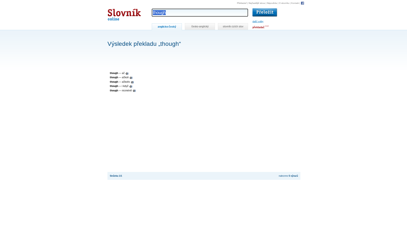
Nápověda (272, 3)
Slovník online (116, 13)
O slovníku (284, 3)
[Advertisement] (184, 35)
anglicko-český (167, 26)
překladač (258, 27)
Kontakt (295, 3)
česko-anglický (200, 26)
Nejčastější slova (257, 3)
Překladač (242, 3)
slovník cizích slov (233, 26)
